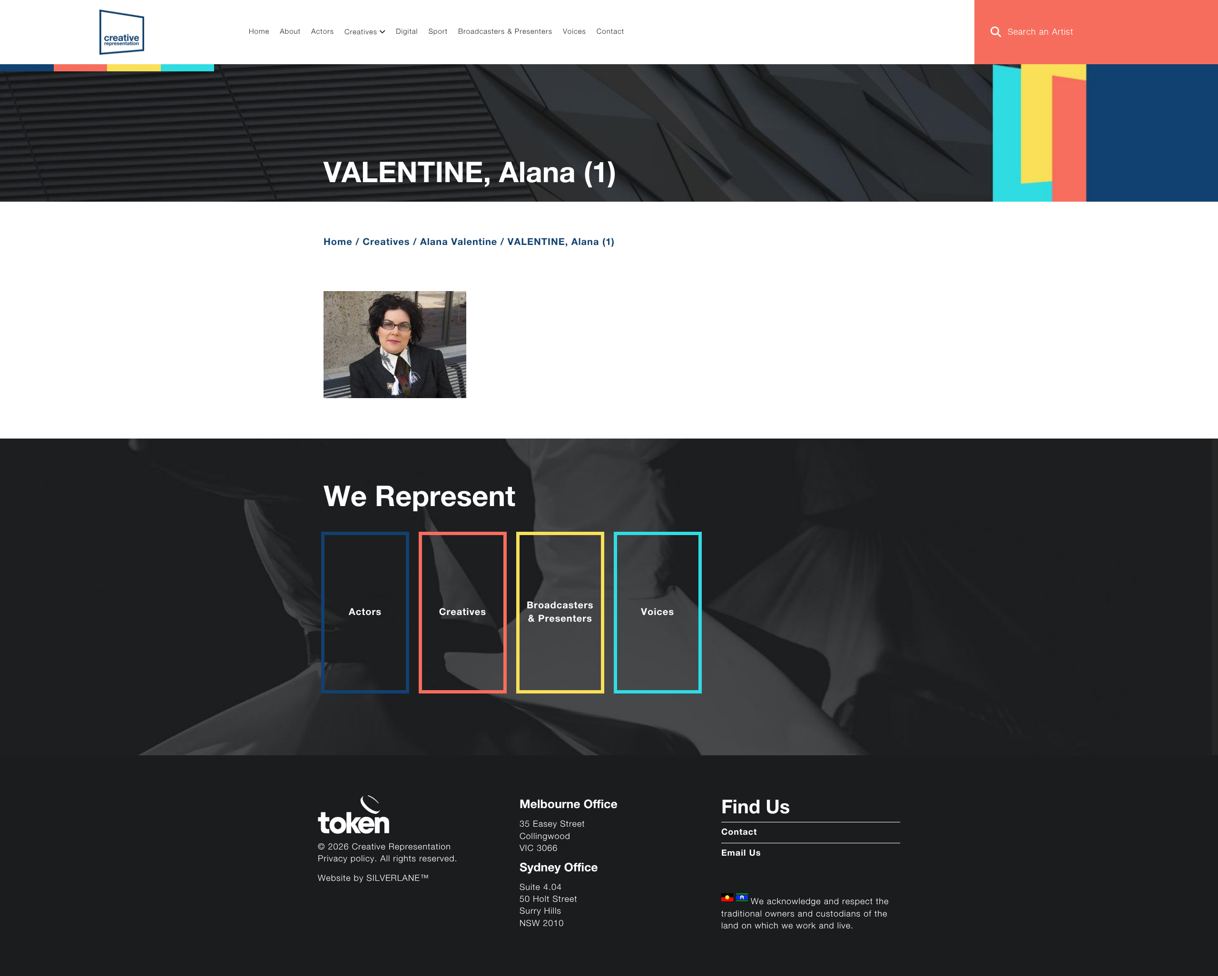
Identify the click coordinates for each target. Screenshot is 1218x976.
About (290, 32)
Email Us (741, 853)
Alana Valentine (458, 242)
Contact (610, 32)
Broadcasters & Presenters (505, 32)
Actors (322, 32)
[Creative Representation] (122, 32)
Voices (574, 32)
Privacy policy (346, 859)
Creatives (360, 32)
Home (259, 32)
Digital (407, 32)
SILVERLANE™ (397, 878)
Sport (438, 32)
